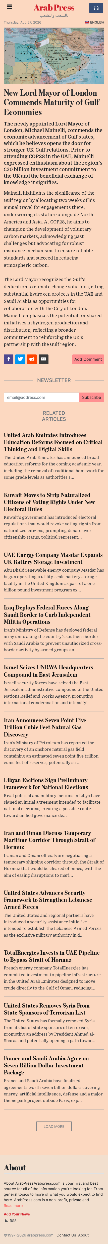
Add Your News (17, 1214)
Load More (54, 1126)
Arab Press (54, 7)
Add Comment (88, 359)
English (97, 22)
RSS (13, 1220)
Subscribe (91, 397)
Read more (13, 1205)
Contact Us (66, 1235)
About (83, 1235)
